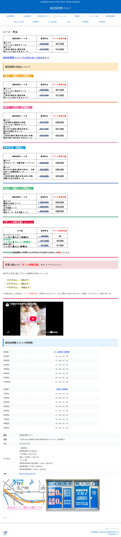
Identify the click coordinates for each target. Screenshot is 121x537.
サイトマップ (114, 529)
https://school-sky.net (27, 474)
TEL (107, 529)
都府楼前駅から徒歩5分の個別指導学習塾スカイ (105, 532)
